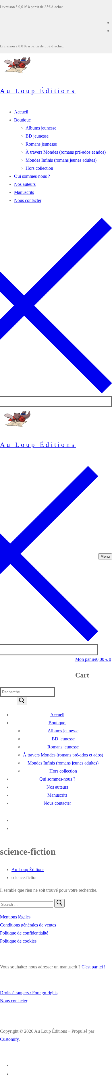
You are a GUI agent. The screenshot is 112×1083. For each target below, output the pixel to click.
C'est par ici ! (93, 966)
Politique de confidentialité (25, 933)
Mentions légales (15, 916)
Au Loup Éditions (38, 90)
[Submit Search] (22, 701)
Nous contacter (13, 1000)
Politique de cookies (18, 941)
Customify (9, 1039)
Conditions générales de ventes (28, 924)
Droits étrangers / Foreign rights (28, 992)
